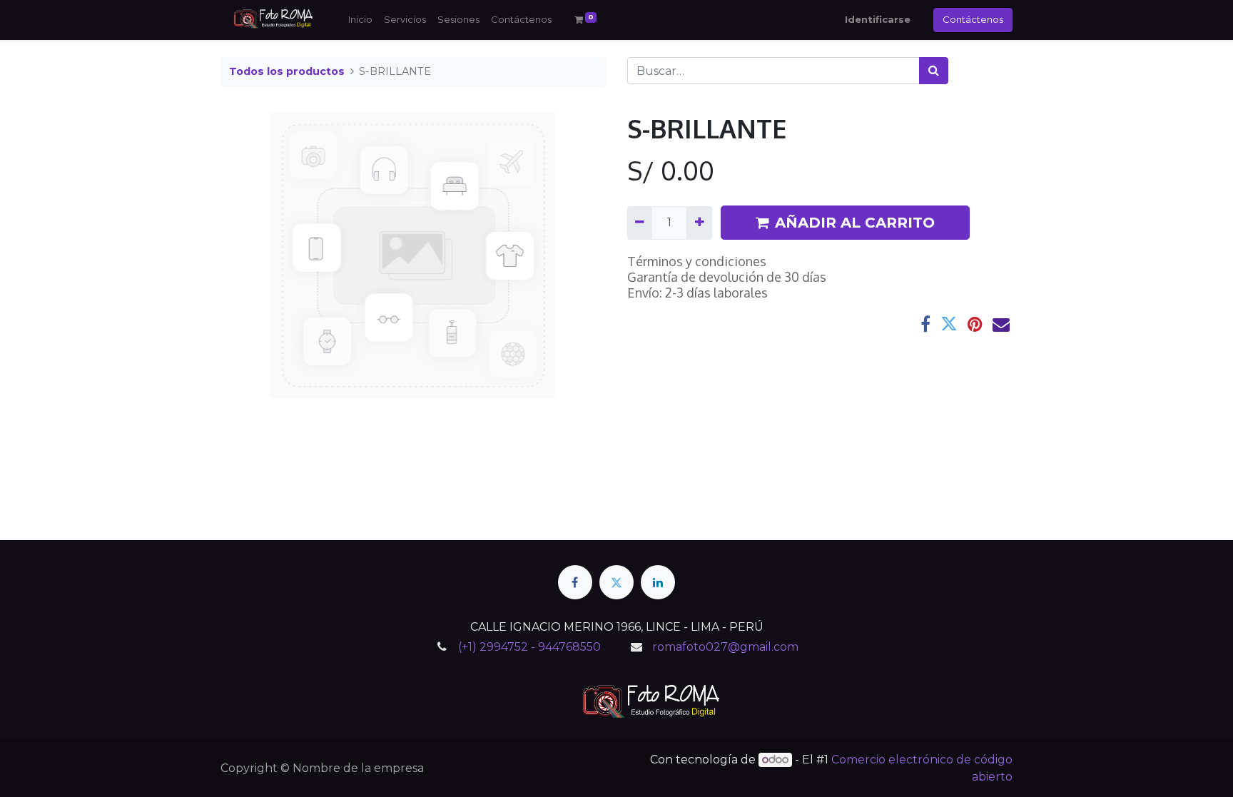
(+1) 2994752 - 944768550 (529, 647)
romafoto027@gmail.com (725, 647)
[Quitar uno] (639, 222)
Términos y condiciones (696, 261)
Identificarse (877, 19)
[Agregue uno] (698, 222)
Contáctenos (973, 19)
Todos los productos (287, 71)
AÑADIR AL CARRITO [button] (855, 222)
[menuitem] (360, 20)
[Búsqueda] (933, 70)
